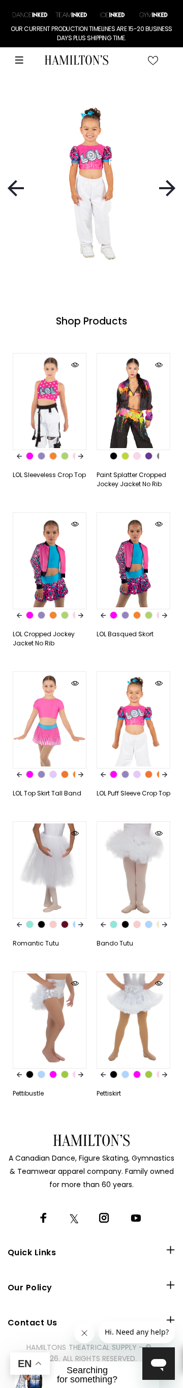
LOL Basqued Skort (125, 634)
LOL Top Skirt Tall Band (47, 793)
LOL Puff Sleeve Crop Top (133, 793)
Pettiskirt (109, 1093)
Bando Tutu (115, 943)
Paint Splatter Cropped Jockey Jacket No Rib (131, 479)
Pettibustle (28, 1093)
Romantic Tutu (36, 943)
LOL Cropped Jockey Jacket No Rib (44, 638)
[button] (87, 1375)
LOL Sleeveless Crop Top (49, 474)
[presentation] (16, 188)
